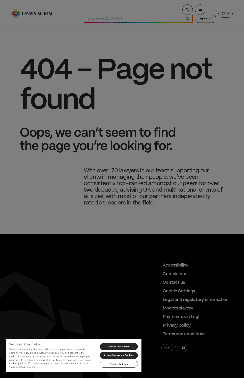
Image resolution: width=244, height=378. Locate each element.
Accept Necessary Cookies (119, 355)
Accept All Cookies (119, 346)
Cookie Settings (119, 364)
